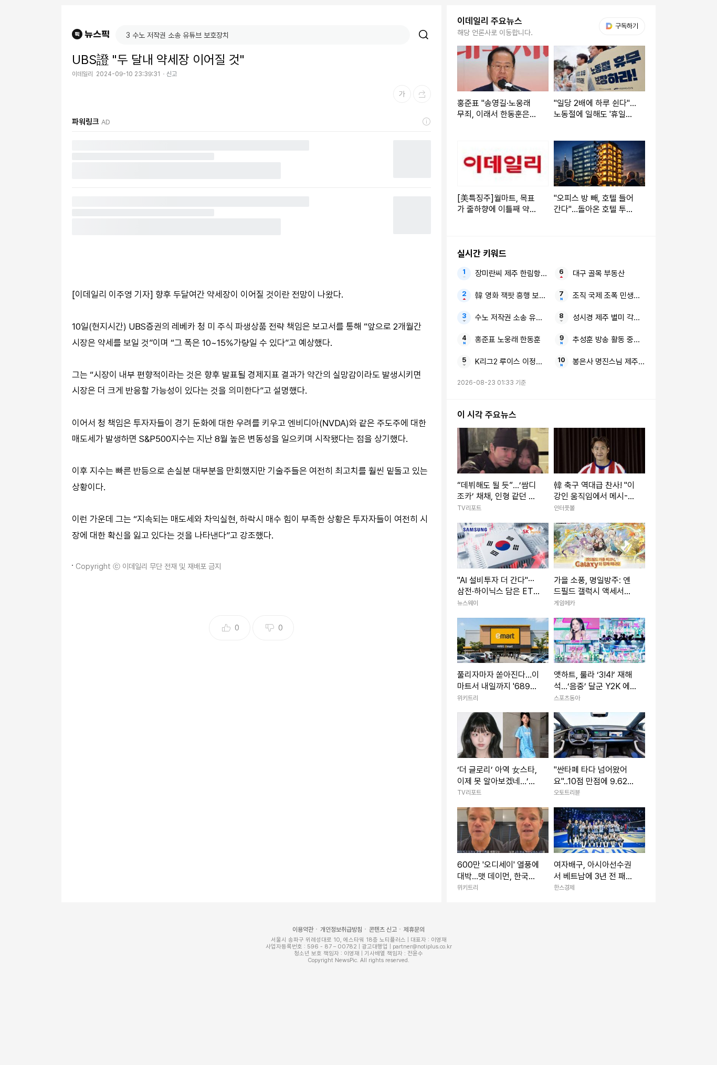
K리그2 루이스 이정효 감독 (511, 361)
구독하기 (623, 26)
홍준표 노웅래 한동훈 (508, 339)
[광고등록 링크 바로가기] (427, 122)
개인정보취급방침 (341, 929)
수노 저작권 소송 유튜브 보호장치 (511, 317)
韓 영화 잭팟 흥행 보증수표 (511, 295)
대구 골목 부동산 (599, 273)
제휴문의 (414, 929)
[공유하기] (422, 94)
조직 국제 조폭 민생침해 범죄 (609, 295)
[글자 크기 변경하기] (402, 94)
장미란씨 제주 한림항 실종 (511, 273)
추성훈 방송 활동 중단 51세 (609, 339)
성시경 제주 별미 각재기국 (609, 317)
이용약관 (302, 929)
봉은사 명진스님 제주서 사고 (609, 361)
